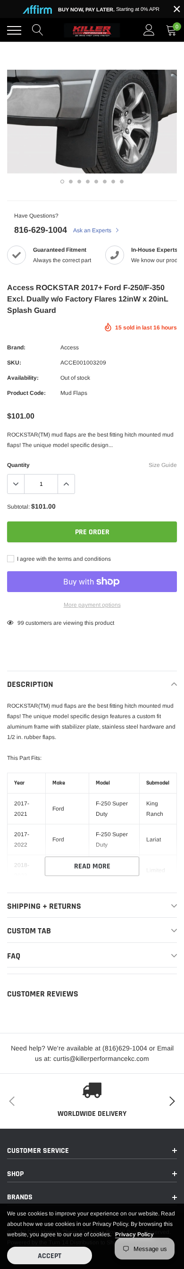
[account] (149, 30)
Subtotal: (18, 506)
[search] (37, 30)
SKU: (14, 362)
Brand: (16, 347)
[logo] (92, 30)
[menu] (14, 30)
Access (69, 347)
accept (49, 1256)
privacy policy (134, 1234)
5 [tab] (96, 181)
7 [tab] (113, 181)
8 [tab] (122, 181)
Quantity (18, 465)
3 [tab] (79, 181)
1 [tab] (62, 181)
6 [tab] (105, 181)
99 (20, 623)
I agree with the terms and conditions (63, 559)
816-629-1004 (40, 230)
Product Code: (26, 393)
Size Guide (163, 465)
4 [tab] (88, 181)
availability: (23, 377)
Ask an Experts (93, 230)
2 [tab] (71, 181)
